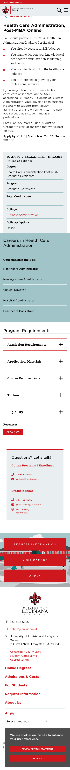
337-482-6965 (24, 499)
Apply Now (13, 432)
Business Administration (23, 214)
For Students (16, 685)
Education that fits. (21, 16)
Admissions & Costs (22, 676)
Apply (35, 575)
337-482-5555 (24, 474)
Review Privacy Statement (37, 749)
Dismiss (37, 758)
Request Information (35, 544)
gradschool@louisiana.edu (30, 504)
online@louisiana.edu (27, 479)
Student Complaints (23, 655)
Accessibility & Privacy (25, 651)
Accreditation (19, 659)
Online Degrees (18, 668)
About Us (13, 702)
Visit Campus (35, 559)
